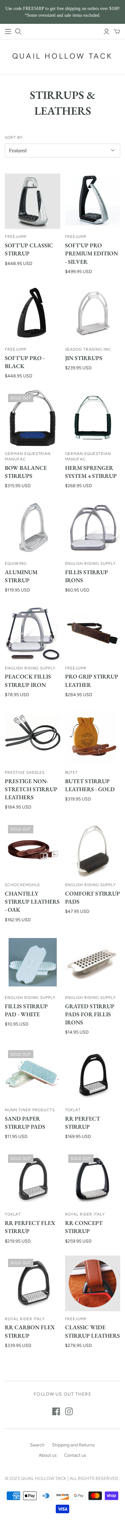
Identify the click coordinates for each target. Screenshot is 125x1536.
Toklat (73, 1110)
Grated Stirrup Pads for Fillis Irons (89, 1014)
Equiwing (16, 563)
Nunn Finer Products (30, 1110)
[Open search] (18, 31)
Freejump (16, 236)
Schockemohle (22, 885)
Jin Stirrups (83, 358)
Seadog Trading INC (88, 349)
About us (48, 1455)
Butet (71, 772)
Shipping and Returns (73, 1445)
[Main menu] (8, 31)
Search (37, 1445)
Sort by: (14, 137)
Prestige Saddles (25, 772)
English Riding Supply (90, 563)
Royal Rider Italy (85, 1214)
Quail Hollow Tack (62, 56)
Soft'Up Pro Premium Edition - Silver (91, 253)
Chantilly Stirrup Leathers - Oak (32, 901)
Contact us (75, 1455)
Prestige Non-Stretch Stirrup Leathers (31, 789)
